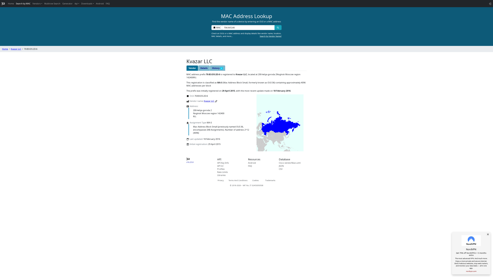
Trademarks (270, 180)
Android (100, 3)
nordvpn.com (471, 271)
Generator (67, 3)
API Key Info (223, 162)
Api (76, 3)
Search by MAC (23, 3)
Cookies (255, 180)
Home (11, 3)
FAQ (108, 3)
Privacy (221, 180)
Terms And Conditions (238, 180)
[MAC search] (278, 27)
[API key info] (489, 3)
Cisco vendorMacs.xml (290, 162)
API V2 (220, 166)
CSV (281, 169)
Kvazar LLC (16, 49)
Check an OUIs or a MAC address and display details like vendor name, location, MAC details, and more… (246, 34)
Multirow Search (52, 3)
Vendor (192, 68)
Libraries (221, 175)
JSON (281, 166)
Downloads (86, 3)
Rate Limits (222, 172)
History (217, 68)
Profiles (221, 169)
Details (204, 68)
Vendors (36, 3)
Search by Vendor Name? (271, 36)
